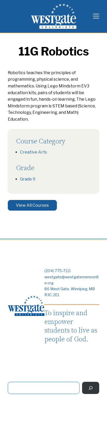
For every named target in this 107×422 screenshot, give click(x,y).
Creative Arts (33, 152)
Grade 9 (27, 179)
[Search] (90, 388)
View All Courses (32, 205)
